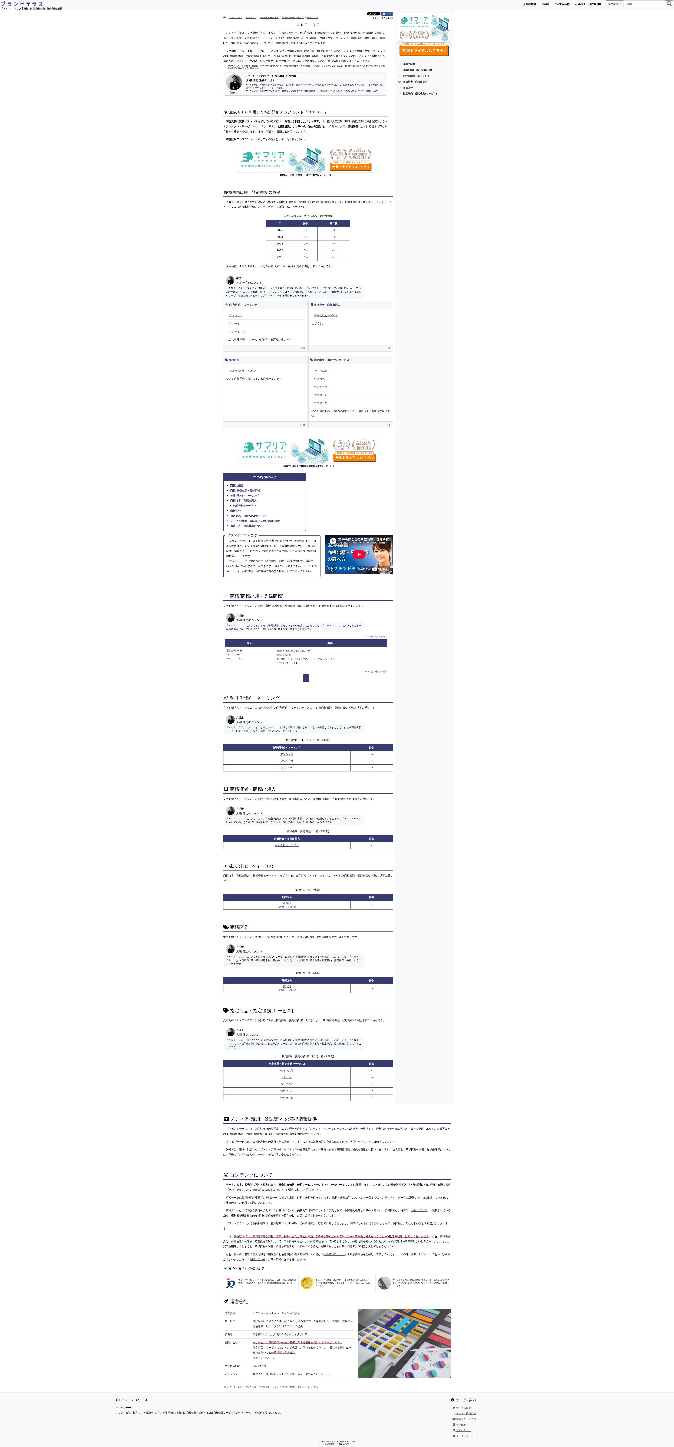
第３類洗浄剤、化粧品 (287, 904)
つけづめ (319, 378)
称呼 (547, 4)
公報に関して (419, 1210)
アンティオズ (237, 331)
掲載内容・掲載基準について (247, 525)
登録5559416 (234, 650)
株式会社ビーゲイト (269, 17)
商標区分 (233, 359)
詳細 (302, 348)
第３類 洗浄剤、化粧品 (293, 17)
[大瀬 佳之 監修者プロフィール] (271, 80)
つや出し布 (320, 395)
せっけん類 (312, 17)
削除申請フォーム (334, 1254)
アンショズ (251, 17)
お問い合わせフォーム (252, 1154)
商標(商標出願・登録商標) (245, 490)
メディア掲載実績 (465, 1413)
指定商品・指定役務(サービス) (331, 359)
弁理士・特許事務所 (589, 4)
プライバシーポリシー (468, 1436)
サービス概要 (463, 1407)
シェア (388, 13)
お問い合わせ (257, 1259)
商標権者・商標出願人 (326, 304)
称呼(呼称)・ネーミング (242, 304)
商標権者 (530, 4)
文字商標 (564, 4)
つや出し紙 (320, 403)
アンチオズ (235, 323)
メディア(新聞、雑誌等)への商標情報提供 (255, 521)
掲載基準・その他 (465, 1419)
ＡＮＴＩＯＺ (235, 17)
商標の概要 (236, 485)
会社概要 (460, 1424)
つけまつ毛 (320, 387)
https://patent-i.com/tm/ (267, 1189)
